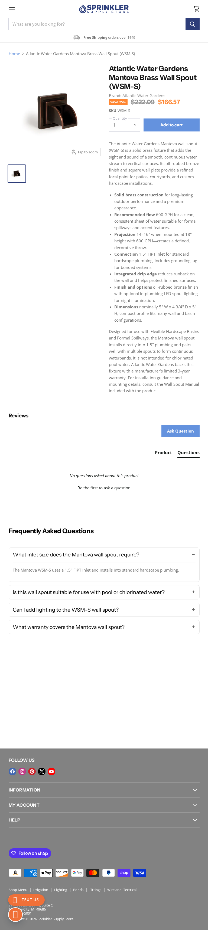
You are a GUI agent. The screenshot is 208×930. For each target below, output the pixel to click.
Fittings (95, 889)
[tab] (163, 454)
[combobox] (97, 24)
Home (14, 53)
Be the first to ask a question (104, 487)
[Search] (193, 24)
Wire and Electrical (121, 889)
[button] (104, 487)
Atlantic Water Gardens (143, 95)
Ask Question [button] (180, 431)
